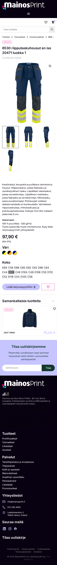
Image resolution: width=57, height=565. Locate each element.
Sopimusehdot (28, 549)
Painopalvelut (9, 480)
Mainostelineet (9, 473)
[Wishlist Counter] (46, 22)
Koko (6, 262)
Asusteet (6, 449)
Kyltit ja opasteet (11, 469)
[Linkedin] (4, 529)
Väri (5, 247)
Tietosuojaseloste (23, 552)
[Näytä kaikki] (53, 301)
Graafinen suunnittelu (13, 477)
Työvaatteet (19, 37)
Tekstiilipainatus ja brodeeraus (18, 462)
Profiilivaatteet (9, 438)
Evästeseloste (44, 549)
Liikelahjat (7, 446)
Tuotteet (6, 37)
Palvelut (8, 457)
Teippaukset (8, 465)
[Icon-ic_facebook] (15, 529)
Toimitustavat (13, 549)
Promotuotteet (9, 488)
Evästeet (38, 552)
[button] (50, 66)
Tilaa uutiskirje (14, 538)
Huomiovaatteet (37, 37)
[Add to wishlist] (48, 287)
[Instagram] (10, 529)
